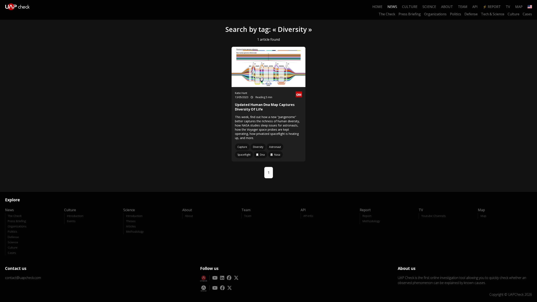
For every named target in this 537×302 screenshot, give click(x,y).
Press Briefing (410, 14)
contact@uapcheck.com (23, 277)
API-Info (308, 216)
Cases (527, 14)
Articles (131, 226)
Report (366, 216)
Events (71, 221)
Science (429, 6)
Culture (409, 6)
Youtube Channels (433, 216)
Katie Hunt (241, 93)
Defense (471, 14)
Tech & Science (492, 14)
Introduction (75, 216)
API (475, 6)
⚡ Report (492, 6)
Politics (455, 14)
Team (462, 6)
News (392, 6)
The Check (387, 14)
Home (377, 6)
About (447, 6)
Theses (131, 221)
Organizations (435, 14)
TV (508, 6)
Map (519, 6)
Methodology (134, 231)
